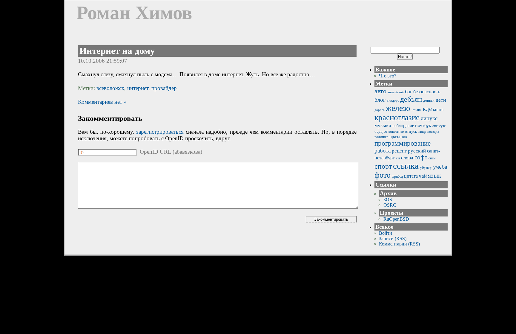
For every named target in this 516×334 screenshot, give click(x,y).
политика (381, 137)
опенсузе (439, 126)
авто (380, 91)
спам (432, 158)
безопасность (426, 91)
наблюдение (403, 125)
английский (396, 92)
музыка (382, 125)
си (398, 158)
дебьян (411, 99)
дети (441, 100)
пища (422, 132)
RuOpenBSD (396, 219)
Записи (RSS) (392, 238)
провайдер (164, 88)
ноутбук (423, 125)
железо (398, 108)
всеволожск (110, 88)
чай (423, 176)
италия (416, 110)
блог (380, 100)
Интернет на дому (117, 51)
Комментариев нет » (102, 102)
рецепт (399, 151)
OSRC (389, 205)
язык (434, 175)
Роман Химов (134, 12)
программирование (402, 143)
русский (417, 151)
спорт (383, 166)
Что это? (387, 75)
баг (408, 91)
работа (382, 150)
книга (438, 109)
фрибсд (397, 177)
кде (427, 108)
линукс (429, 118)
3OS (387, 199)
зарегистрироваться (160, 132)
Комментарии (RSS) (399, 243)
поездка (433, 132)
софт (420, 157)
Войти (385, 233)
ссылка (406, 165)
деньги (428, 100)
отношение (394, 131)
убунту (426, 167)
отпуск (411, 131)
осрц (378, 131)
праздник (398, 136)
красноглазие (397, 117)
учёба (440, 166)
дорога (379, 110)
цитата (411, 176)
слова (407, 158)
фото (382, 175)
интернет (137, 88)
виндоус (393, 100)
